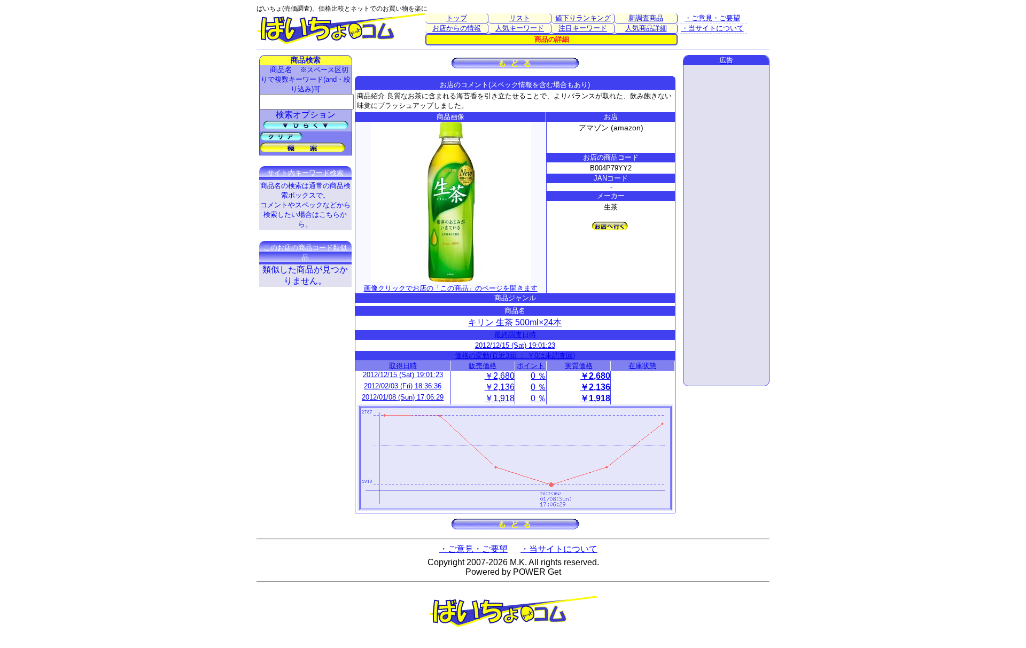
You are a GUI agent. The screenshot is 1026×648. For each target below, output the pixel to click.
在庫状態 (642, 366)
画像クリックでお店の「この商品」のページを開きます (451, 288)
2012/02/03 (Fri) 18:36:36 (402, 386)
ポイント (531, 366)
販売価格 (482, 366)
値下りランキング (583, 18)
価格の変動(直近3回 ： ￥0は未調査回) (515, 356)
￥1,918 (500, 398)
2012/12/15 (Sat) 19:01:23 (515, 345)
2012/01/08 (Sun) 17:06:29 (403, 397)
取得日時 (403, 366)
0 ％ (538, 375)
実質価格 (579, 366)
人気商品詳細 (646, 28)
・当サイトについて (712, 28)
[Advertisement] (726, 225)
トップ (456, 18)
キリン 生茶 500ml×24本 (515, 322)
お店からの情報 (456, 28)
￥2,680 (500, 375)
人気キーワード (519, 28)
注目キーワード (582, 28)
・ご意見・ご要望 (712, 18)
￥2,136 (500, 387)
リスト (519, 18)
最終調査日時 (515, 335)
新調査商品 (645, 18)
